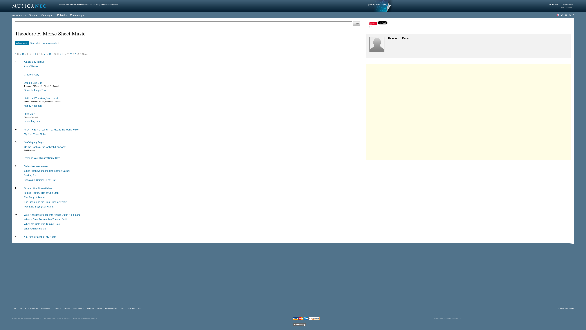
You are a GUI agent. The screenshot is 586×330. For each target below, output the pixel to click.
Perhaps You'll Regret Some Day (42, 158)
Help (20, 308)
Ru (570, 15)
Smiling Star (30, 175)
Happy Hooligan (33, 106)
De (566, 15)
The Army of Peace (34, 197)
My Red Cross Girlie (35, 134)
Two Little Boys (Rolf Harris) (39, 206)
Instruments (18, 15)
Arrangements (50, 43)
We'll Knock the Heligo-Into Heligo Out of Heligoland (52, 215)
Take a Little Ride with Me (38, 188)
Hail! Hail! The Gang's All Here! (41, 98)
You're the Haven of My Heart (40, 237)
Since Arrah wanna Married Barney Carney (47, 171)
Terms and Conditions (94, 308)
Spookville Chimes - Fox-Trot (39, 180)
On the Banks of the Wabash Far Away (44, 147)
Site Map (67, 308)
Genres (33, 15)
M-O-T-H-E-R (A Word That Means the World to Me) (51, 129)
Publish (61, 15)
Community (76, 15)
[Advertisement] (469, 111)
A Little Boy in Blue (34, 62)
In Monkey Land (32, 121)
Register (569, 7)
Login (562, 7)
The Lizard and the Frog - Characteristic (45, 202)
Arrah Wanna (31, 66)
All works (20, 43)
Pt (573, 15)
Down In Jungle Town (35, 90)
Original (34, 43)
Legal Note (131, 308)
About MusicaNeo (31, 308)
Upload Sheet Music (376, 4)
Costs (122, 308)
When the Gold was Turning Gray (42, 224)
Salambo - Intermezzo (36, 166)
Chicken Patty (31, 74)
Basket (555, 4)
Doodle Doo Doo (33, 83)
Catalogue (47, 15)
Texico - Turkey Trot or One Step (41, 193)
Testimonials (45, 308)
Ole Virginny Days (34, 142)
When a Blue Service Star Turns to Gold (45, 219)
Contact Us (57, 308)
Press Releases (111, 308)
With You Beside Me (35, 228)
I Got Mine (29, 114)
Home (14, 308)
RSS (139, 308)
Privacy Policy (78, 308)
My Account (567, 4)
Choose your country (566, 308)
